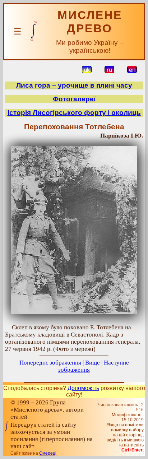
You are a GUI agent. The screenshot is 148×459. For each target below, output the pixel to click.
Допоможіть (83, 388)
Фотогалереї (74, 99)
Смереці (47, 453)
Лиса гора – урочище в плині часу (74, 85)
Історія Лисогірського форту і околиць (74, 112)
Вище (92, 362)
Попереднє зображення (50, 362)
